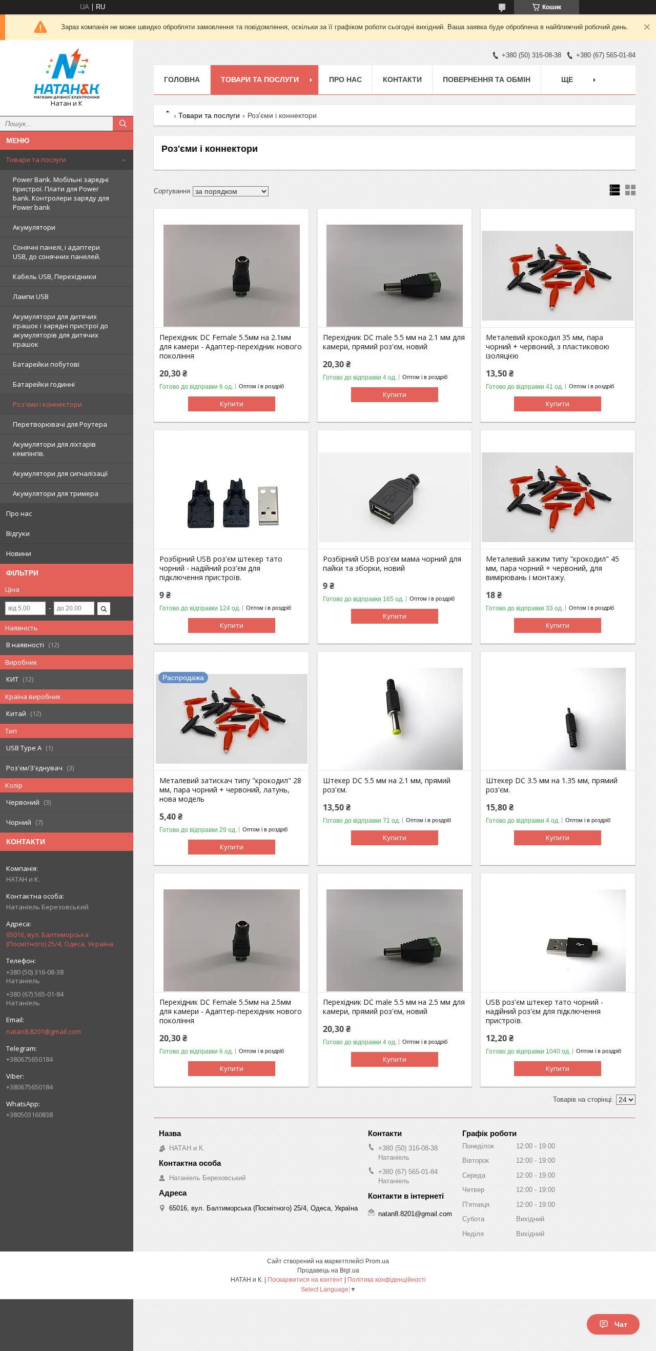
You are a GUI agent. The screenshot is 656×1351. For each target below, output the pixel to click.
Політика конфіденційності (386, 1279)
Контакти (402, 79)
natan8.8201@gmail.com (43, 1031)
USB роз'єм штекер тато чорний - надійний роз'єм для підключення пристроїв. (544, 1011)
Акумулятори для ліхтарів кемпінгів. (54, 449)
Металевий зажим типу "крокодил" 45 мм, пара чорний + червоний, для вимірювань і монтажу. (552, 568)
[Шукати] (123, 123)
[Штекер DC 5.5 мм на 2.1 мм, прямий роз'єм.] (395, 719)
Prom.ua (377, 1261)
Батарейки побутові (46, 364)
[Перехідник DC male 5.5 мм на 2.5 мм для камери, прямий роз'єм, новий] (395, 940)
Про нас (19, 513)
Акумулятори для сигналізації (60, 473)
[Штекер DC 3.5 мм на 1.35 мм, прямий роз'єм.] (558, 719)
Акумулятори (34, 227)
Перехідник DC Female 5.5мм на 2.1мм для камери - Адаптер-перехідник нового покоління (230, 347)
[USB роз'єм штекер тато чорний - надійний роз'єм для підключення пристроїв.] (558, 940)
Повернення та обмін (486, 79)
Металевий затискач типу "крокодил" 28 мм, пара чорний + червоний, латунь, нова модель (230, 790)
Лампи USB (31, 296)
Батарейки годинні (44, 384)
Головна (182, 79)
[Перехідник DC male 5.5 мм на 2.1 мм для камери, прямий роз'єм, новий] (395, 276)
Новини (18, 553)
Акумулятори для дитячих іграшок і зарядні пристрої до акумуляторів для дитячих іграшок (60, 330)
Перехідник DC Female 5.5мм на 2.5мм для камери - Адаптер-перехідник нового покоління (230, 1011)
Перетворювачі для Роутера (60, 424)
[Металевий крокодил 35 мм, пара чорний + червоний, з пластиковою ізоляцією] (558, 276)
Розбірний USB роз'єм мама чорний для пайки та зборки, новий (392, 563)
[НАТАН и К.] (67, 73)
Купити (231, 403)
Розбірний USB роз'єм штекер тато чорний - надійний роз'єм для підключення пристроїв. (220, 568)
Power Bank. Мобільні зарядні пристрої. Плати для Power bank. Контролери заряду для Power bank (61, 193)
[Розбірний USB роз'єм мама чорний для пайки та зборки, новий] (395, 497)
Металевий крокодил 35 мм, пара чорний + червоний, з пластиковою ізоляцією (547, 347)
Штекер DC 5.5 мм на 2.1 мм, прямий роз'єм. (386, 785)
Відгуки (18, 533)
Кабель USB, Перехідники (54, 276)
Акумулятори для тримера (55, 493)
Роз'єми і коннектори (47, 404)
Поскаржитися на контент (305, 1279)
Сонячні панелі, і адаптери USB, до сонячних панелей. (56, 252)
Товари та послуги (36, 159)
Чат (620, 1324)
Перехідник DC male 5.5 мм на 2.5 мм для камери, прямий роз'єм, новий (394, 1007)
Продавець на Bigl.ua (328, 1270)
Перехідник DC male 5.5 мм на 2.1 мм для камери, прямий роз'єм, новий (394, 342)
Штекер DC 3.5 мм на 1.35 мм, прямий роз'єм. (552, 785)
